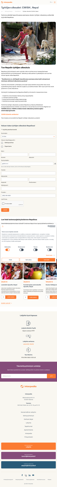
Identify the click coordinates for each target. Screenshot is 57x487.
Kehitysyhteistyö (9, 11)
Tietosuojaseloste (30, 479)
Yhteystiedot (28, 437)
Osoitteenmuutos (41, 479)
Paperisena (8, 146)
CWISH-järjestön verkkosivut (9, 114)
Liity (51, 376)
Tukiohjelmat (18, 11)
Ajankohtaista (28, 430)
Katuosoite (4, 176)
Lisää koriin (10, 297)
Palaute (49, 479)
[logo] (28, 386)
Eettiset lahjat (28, 419)
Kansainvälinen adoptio (28, 412)
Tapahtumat (28, 426)
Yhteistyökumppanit (8, 479)
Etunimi (3, 157)
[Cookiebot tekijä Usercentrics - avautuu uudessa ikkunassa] (48, 226)
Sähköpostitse (9, 142)
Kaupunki (3, 182)
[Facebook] (22, 475)
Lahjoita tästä (28, 344)
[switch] (21, 250)
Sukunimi (31, 157)
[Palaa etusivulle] (7, 2)
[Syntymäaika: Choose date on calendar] (55, 163)
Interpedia (28, 433)
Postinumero (32, 182)
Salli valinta (28, 259)
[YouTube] (33, 475)
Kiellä (10, 259)
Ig (26, 475)
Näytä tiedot (49, 255)
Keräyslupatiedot (19, 479)
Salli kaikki (46, 259)
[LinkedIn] (30, 475)
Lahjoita (28, 423)
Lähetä (5, 210)
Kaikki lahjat (5, 303)
